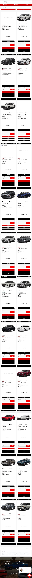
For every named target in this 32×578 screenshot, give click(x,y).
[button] (30, 17)
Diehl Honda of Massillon (4, 54)
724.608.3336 (13, 54)
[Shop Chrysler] (2, 2)
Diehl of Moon (3, 410)
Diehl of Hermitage (19, 276)
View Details (8, 49)
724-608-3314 (13, 499)
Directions (16, 4)
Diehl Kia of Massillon (20, 410)
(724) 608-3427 (5, 4)
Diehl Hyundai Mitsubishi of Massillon (4, 276)
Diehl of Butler (3, 499)
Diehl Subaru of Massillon (20, 54)
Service (27, 4)
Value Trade (8, 51)
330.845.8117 (13, 232)
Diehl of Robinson (19, 143)
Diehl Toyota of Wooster (4, 232)
